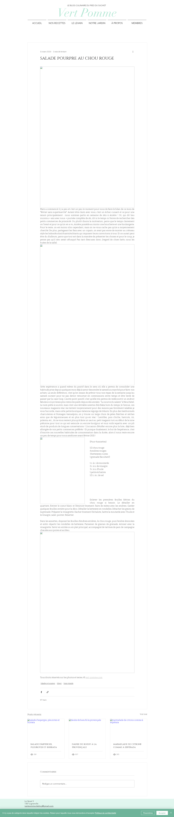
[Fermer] (170, 813)
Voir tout (143, 714)
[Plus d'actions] (132, 51)
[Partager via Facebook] (41, 692)
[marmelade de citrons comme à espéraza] (128, 729)
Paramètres (148, 813)
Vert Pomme (87, 12)
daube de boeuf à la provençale (84, 746)
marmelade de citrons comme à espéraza (127, 746)
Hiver (59, 683)
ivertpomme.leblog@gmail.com (39, 806)
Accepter (162, 813)
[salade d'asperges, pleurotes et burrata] (46, 729)
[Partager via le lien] (47, 692)
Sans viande (68, 683)
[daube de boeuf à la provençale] (87, 729)
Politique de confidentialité (105, 813)
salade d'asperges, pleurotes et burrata (44, 746)
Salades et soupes (48, 683)
